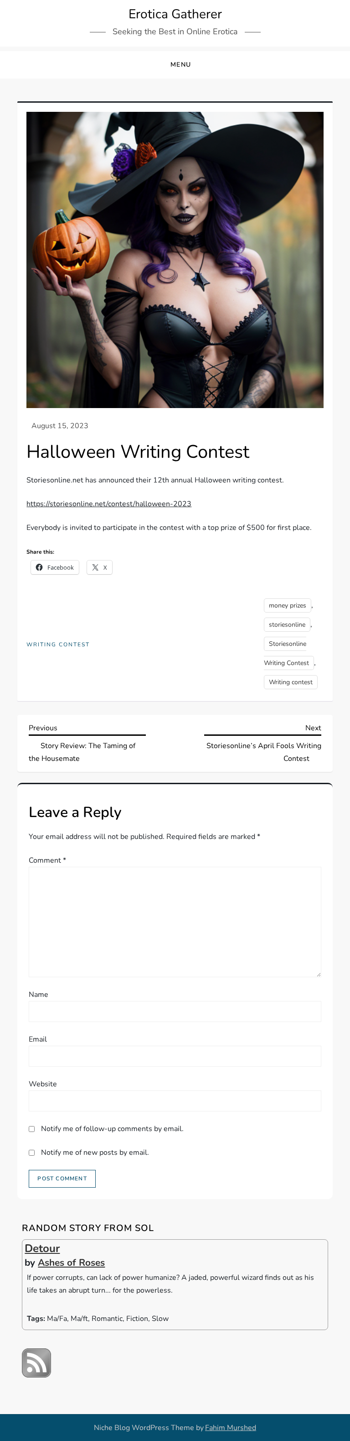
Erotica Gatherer (175, 14)
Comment (47, 860)
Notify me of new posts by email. (95, 1153)
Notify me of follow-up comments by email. (112, 1129)
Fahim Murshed (230, 1428)
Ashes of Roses (71, 1262)
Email (38, 1039)
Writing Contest (58, 644)
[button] (175, 65)
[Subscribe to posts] (36, 1362)
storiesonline (287, 624)
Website (43, 1084)
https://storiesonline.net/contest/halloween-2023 (108, 504)
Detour (42, 1248)
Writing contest (291, 682)
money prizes (287, 605)
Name (38, 995)
